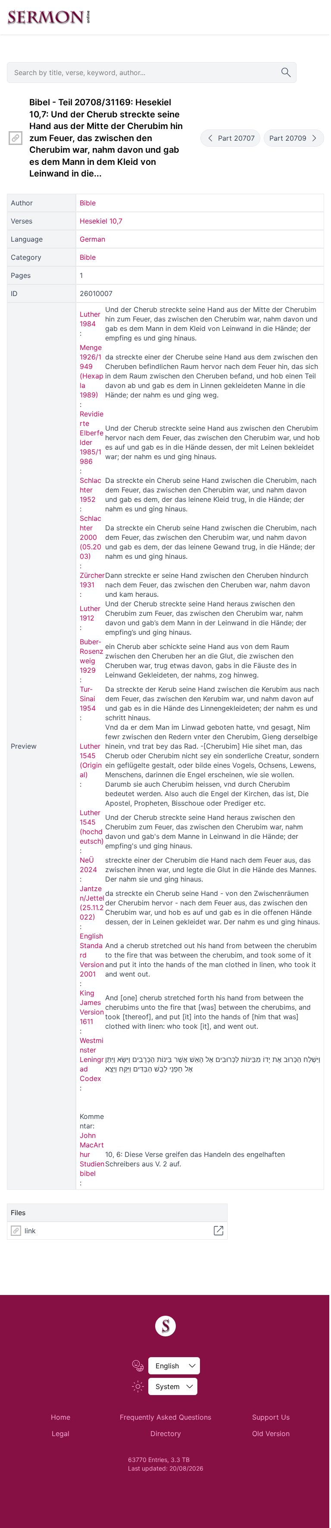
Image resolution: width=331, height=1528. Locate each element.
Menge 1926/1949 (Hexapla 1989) (91, 371)
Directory (165, 1433)
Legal (60, 1433)
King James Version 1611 (92, 1007)
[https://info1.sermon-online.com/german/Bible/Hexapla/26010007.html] (15, 138)
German (92, 239)
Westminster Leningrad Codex (92, 1059)
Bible (88, 202)
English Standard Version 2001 (92, 955)
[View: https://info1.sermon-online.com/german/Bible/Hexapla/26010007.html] (218, 1231)
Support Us (271, 1417)
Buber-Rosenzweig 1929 (91, 655)
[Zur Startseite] (48, 17)
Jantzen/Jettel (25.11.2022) (92, 902)
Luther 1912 (90, 613)
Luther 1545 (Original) (91, 760)
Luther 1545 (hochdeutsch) (92, 826)
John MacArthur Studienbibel (92, 1154)
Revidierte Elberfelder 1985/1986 (91, 438)
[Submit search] (286, 72)
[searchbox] (152, 72)
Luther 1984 (90, 319)
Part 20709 (287, 138)
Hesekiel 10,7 (101, 221)
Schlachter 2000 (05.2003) (90, 537)
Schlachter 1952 (90, 490)
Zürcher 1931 (92, 580)
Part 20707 (236, 138)
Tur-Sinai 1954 (88, 698)
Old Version (271, 1433)
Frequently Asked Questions (165, 1417)
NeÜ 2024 (88, 865)
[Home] (165, 1326)
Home (60, 1417)
